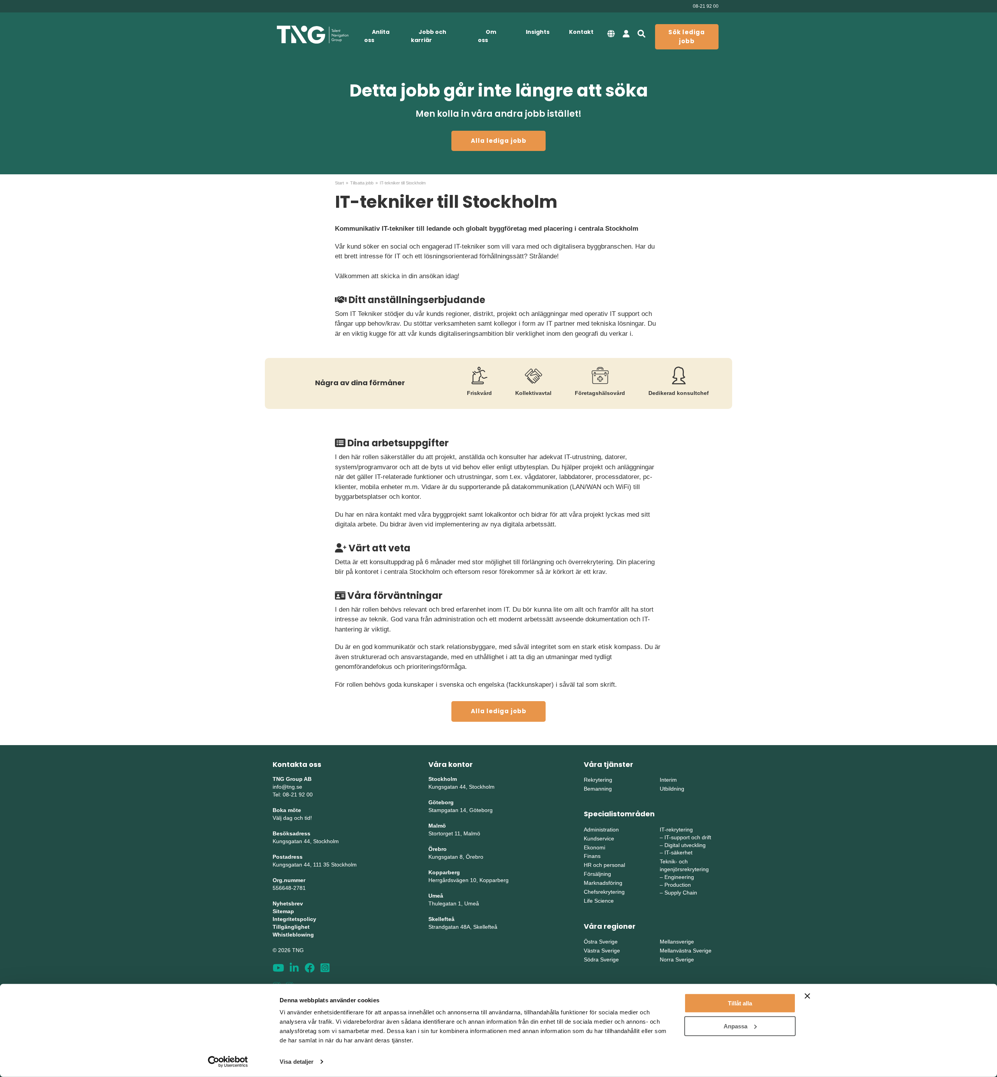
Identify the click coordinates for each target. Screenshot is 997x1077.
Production (677, 885)
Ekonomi (594, 847)
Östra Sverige (601, 941)
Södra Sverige (601, 959)
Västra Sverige (602, 950)
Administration (601, 829)
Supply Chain (680, 892)
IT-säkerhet (678, 852)
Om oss (487, 36)
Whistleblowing (293, 934)
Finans (592, 856)
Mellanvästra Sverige (686, 950)
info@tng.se (287, 787)
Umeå (435, 896)
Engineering (679, 877)
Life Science (599, 901)
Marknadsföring (603, 883)
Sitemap (283, 911)
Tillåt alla (740, 1003)
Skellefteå (441, 919)
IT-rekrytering (676, 829)
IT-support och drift (687, 837)
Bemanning (598, 789)
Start (339, 183)
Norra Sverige (677, 959)
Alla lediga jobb (499, 141)
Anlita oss (376, 36)
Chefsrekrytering (604, 892)
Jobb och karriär (428, 36)
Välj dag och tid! (292, 818)
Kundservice (599, 838)
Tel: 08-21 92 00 (293, 794)
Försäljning (597, 874)
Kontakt (581, 32)
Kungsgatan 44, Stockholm (306, 841)
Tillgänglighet (291, 927)
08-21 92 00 (706, 6)
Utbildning (672, 789)
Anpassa (735, 1026)
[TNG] (313, 35)
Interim (668, 780)
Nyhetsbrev (288, 903)
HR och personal (604, 865)
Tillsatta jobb (361, 183)
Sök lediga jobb (686, 36)
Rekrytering (598, 780)
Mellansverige (677, 941)
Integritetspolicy (294, 919)
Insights (538, 32)
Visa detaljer (297, 1061)
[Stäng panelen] (807, 996)
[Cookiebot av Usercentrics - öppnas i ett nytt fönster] (228, 1062)
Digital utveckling (685, 845)
